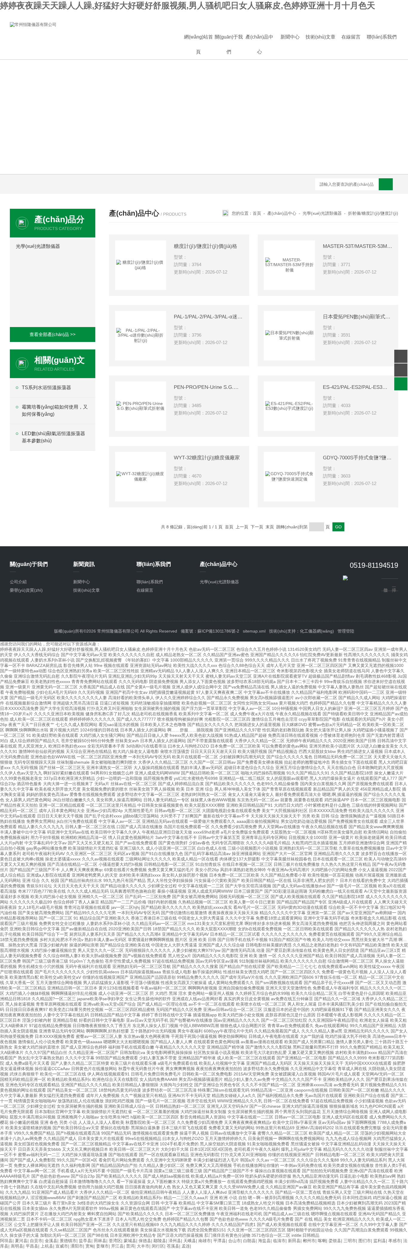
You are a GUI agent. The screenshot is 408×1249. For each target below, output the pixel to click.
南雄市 (204, 1240)
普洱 (130, 1246)
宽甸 (89, 1246)
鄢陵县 (160, 1240)
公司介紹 (18, 581)
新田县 (294, 1240)
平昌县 (32, 1246)
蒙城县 (130, 1240)
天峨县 (189, 1240)
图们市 (364, 1240)
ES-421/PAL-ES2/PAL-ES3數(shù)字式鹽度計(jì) (357, 387)
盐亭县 (85, 1240)
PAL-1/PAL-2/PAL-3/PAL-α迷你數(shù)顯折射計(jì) (208, 317)
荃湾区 (115, 1240)
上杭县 (47, 1246)
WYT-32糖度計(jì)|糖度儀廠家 (207, 458)
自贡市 (36, 1240)
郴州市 (309, 1240)
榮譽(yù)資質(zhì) (26, 590)
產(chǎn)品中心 (259, 44)
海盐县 (264, 1240)
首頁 (257, 213)
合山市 (234, 1240)
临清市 (279, 1240)
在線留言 (351, 36)
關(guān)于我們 (229, 44)
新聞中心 (290, 36)
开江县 (117, 1246)
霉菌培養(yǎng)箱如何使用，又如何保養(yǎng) (55, 410)
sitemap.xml (254, 631)
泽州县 (174, 1240)
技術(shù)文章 (320, 36)
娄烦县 (335, 1240)
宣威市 (62, 1246)
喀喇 (322, 1240)
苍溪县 (173, 1246)
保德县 (145, 1240)
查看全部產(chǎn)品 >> (53, 334)
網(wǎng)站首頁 (198, 44)
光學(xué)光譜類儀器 (38, 246)
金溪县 (51, 1240)
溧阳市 (76, 1246)
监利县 (379, 1240)
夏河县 (21, 1240)
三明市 (349, 1240)
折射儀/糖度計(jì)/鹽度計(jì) (373, 213)
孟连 (186, 1246)
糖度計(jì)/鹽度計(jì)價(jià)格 (205, 246)
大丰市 (143, 1246)
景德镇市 (68, 1240)
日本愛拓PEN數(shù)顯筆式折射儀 (357, 317)
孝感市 (394, 1240)
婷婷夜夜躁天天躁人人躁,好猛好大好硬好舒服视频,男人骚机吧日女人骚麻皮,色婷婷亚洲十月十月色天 (187, 5)
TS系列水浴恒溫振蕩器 (46, 387)
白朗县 (249, 1240)
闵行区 (158, 1246)
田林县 (100, 1240)
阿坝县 (6, 1240)
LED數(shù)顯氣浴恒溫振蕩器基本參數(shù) (53, 437)
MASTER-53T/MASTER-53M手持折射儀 (357, 246)
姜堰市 (102, 1246)
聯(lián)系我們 (382, 36)
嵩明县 (17, 1246)
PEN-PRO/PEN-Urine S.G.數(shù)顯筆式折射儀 (208, 387)
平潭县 (219, 1240)
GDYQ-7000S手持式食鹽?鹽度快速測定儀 (357, 458)
